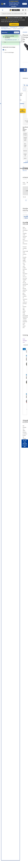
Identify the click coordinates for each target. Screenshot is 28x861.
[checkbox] (10, 42)
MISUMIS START (4, 27)
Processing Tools (13, 27)
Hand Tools (22, 27)
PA (5, 42)
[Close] (26, 17)
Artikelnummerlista (23, 168)
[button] (24, 4)
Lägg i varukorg (22, 110)
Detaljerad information (24, 168)
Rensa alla (17, 32)
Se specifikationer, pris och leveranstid (11, 39)
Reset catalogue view (25, 340)
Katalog (26, 168)
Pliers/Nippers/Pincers (6, 28)
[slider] (25, 345)
